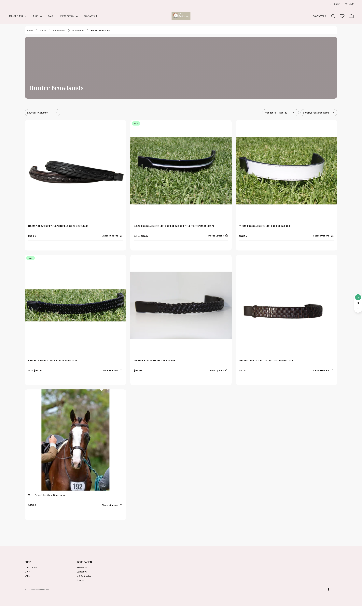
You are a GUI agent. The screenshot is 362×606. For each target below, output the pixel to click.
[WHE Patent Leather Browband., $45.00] (75, 440)
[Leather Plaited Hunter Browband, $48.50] (181, 305)
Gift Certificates (84, 576)
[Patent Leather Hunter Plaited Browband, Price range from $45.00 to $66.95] (75, 305)
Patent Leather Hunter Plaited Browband (53, 360)
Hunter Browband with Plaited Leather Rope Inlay (58, 225)
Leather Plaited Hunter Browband (154, 360)
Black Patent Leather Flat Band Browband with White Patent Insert (174, 225)
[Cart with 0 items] (351, 16)
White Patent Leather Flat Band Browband (264, 225)
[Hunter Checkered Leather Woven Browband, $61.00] (286, 305)
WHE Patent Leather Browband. (47, 495)
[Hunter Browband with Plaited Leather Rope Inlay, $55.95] (75, 170)
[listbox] (318, 112)
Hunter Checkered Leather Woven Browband (266, 360)
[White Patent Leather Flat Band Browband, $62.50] (286, 170)
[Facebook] (328, 589)
